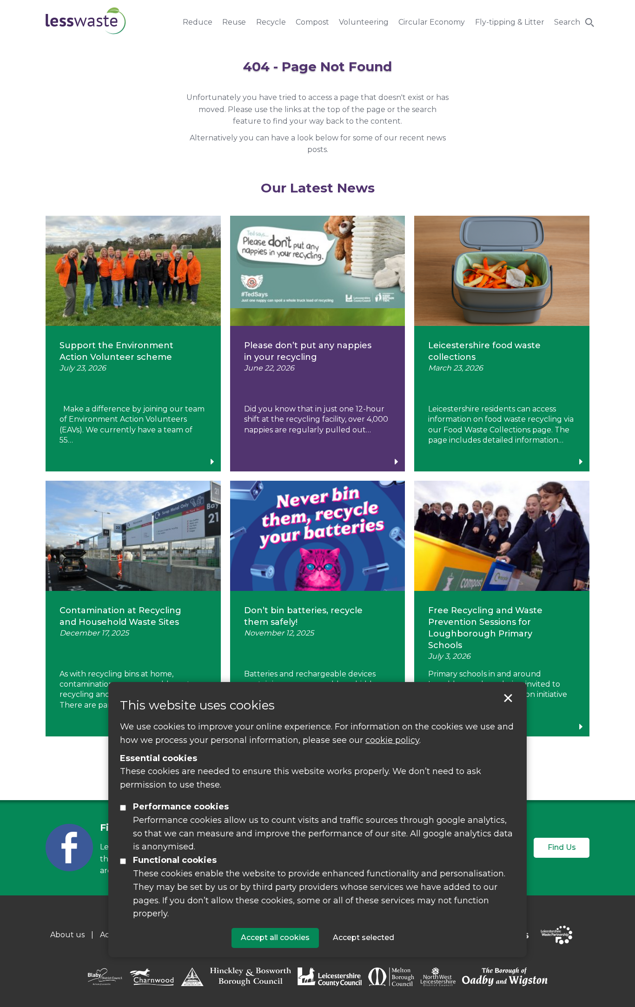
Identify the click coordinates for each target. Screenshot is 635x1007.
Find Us (562, 847)
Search (567, 22)
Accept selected (508, 698)
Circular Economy (431, 22)
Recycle (271, 22)
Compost (312, 22)
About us (67, 934)
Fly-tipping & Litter (509, 22)
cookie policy (392, 740)
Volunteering (364, 22)
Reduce (197, 22)
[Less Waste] (86, 20)
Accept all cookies (275, 937)
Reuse (234, 22)
